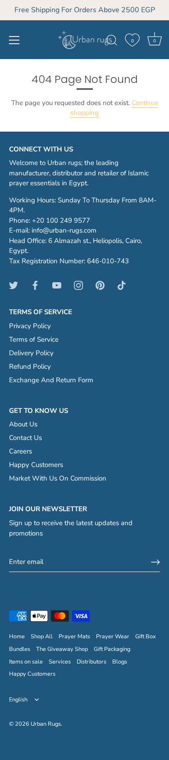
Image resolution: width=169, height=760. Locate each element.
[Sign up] (155, 562)
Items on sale (26, 662)
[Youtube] (56, 284)
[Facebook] (35, 284)
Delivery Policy (31, 352)
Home (17, 636)
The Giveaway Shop (62, 649)
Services (60, 662)
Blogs (119, 662)
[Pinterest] (100, 284)
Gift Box (145, 636)
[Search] (112, 41)
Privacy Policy (30, 325)
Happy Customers (36, 464)
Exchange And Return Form (51, 380)
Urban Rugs (46, 724)
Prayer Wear (112, 636)
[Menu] (14, 40)
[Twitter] (13, 284)
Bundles (19, 649)
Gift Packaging (112, 649)
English (18, 700)
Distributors (91, 662)
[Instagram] (78, 284)
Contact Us (25, 437)
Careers (20, 451)
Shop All (42, 636)
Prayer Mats (74, 636)
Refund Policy (30, 366)
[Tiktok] (121, 284)
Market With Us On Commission (57, 478)
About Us (23, 424)
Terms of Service (34, 339)
